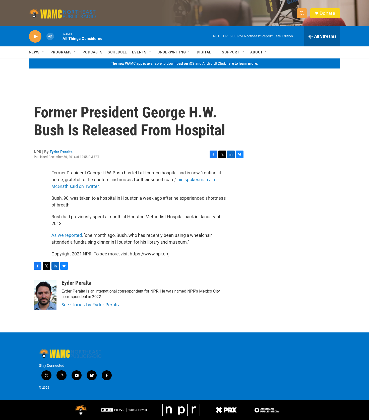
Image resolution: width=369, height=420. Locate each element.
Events (139, 52)
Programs (61, 52)
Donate (327, 13)
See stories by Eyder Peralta (91, 305)
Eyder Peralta (61, 151)
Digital (204, 52)
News (34, 52)
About (256, 52)
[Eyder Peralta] (45, 295)
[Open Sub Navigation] (43, 52)
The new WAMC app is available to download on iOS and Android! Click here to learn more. (184, 63)
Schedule (117, 52)
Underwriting (171, 52)
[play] (35, 36)
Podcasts (93, 52)
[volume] (50, 36)
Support (230, 52)
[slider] (58, 36)
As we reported (66, 235)
